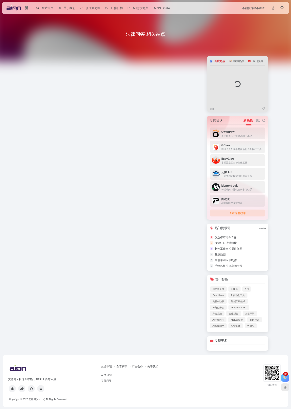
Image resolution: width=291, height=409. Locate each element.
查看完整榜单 (237, 213)
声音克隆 (217, 313)
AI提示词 (250, 313)
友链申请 (106, 366)
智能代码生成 (238, 301)
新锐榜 (248, 120)
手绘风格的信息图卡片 (228, 266)
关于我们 (152, 366)
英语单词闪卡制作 (226, 260)
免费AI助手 (218, 301)
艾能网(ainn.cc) (37, 399)
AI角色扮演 (218, 307)
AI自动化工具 (238, 295)
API (247, 289)
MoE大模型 (237, 319)
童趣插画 (220, 254)
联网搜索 (254, 319)
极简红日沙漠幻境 (226, 243)
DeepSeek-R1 (238, 307)
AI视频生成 (218, 289)
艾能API (106, 381)
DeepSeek (218, 295)
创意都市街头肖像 (226, 237)
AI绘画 (234, 289)
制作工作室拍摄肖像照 (228, 248)
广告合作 (137, 366)
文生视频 (233, 313)
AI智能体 (235, 325)
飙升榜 (260, 120)
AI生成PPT (218, 319)
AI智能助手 (218, 325)
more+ (262, 228)
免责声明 (121, 366)
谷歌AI (250, 325)
